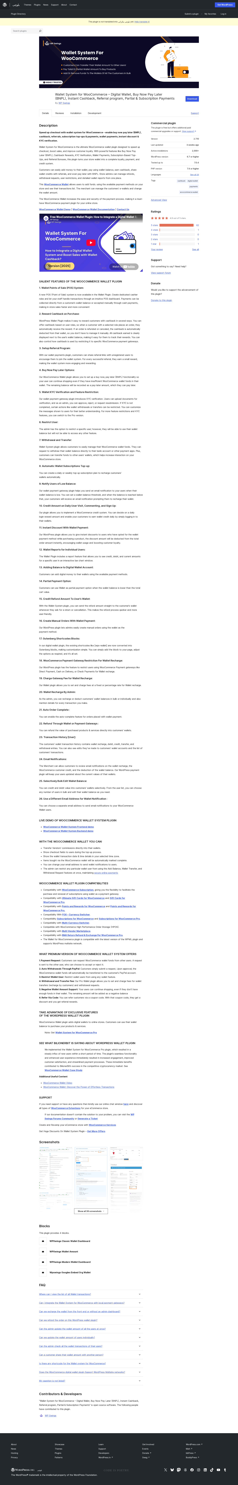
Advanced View (159, 200)
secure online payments (106, 872)
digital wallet (193, 181)
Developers (103, 1453)
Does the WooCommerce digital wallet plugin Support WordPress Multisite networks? (82, 1372)
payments (194, 186)
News (13, 1449)
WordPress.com (194, 1444)
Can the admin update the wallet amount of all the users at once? (72, 1329)
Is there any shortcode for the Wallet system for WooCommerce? (72, 1363)
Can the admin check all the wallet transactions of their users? (70, 1346)
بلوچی (39, 1470)
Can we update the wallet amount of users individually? (67, 1337)
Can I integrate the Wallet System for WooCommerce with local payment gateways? (82, 1303)
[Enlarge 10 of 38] (103, 1150)
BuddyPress (192, 1457)
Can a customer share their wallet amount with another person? (71, 1355)
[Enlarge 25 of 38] (139, 1166)
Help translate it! (142, 21)
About (14, 1444)
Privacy (14, 1457)
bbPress (191, 1453)
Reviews (59, 113)
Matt (189, 1449)
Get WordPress (225, 5)
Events (145, 1449)
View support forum (161, 272)
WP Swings (64, 103)
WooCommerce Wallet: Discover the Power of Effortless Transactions (78, 1087)
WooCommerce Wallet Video (57, 1082)
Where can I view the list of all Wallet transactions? (65, 1294)
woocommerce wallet (189, 192)
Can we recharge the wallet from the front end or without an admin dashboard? (79, 1311)
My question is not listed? (52, 1381)
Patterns (59, 1457)
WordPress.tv (105, 1457)
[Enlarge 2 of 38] (68, 1195)
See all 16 (194, 175)
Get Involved (148, 1444)
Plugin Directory (18, 14)
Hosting (14, 1453)
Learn (101, 1444)
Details (45, 113)
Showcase (59, 1444)
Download (192, 99)
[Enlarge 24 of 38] (139, 1150)
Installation (75, 113)
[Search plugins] (40, 31)
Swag (146, 1457)
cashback (181, 181)
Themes (58, 1449)
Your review (157, 249)
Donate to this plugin (161, 300)
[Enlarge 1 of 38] (68, 1150)
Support (195, 113)
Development (94, 113)
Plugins (58, 1453)
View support (188, 131)
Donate (146, 1453)
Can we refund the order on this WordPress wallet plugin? (68, 1320)
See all (195, 249)
